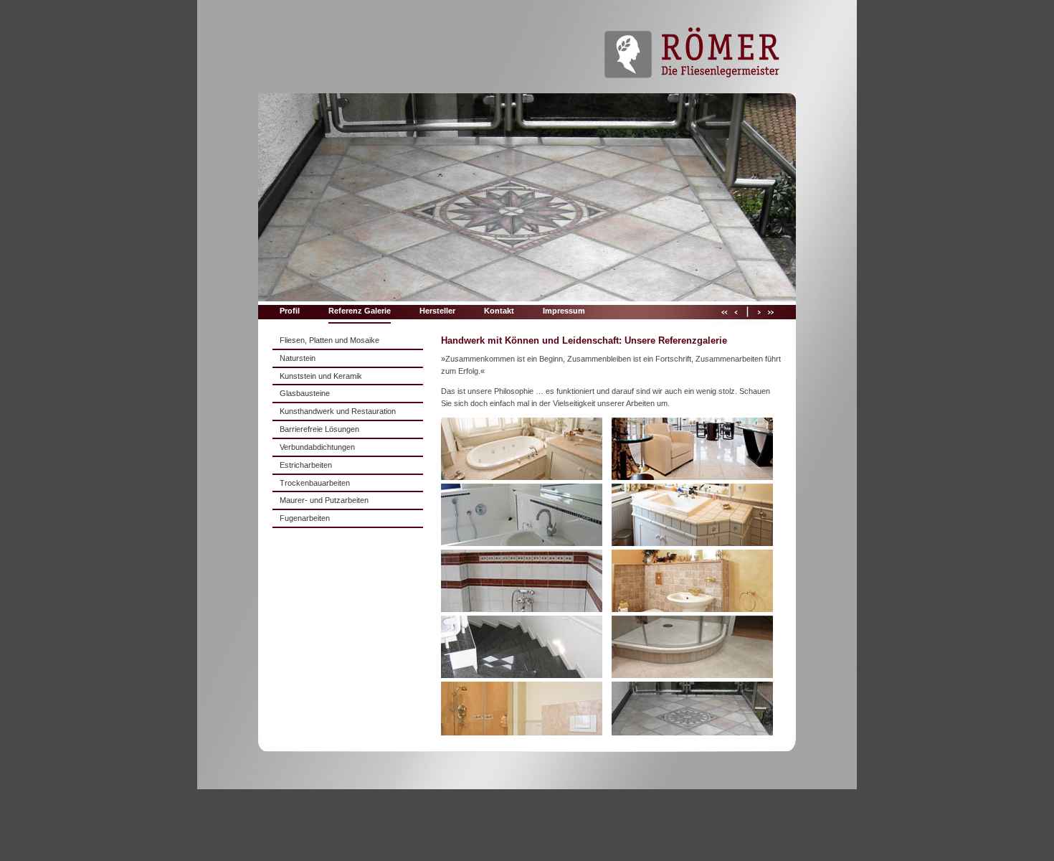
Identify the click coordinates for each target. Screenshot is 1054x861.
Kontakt (499, 310)
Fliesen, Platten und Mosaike (329, 340)
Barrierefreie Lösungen (319, 429)
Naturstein (297, 358)
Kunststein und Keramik (321, 376)
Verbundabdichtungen (317, 447)
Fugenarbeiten (305, 518)
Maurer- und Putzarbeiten (324, 500)
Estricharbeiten (306, 465)
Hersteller (437, 310)
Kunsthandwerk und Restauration (338, 411)
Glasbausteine (305, 393)
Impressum (564, 310)
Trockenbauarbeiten (315, 483)
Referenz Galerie (359, 310)
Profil (290, 310)
